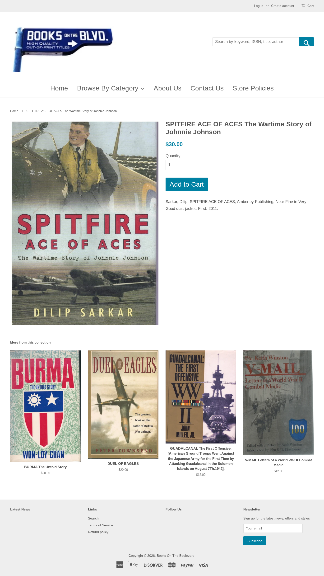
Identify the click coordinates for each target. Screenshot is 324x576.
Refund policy (98, 532)
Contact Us (207, 88)
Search (93, 518)
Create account (282, 6)
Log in (258, 6)
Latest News (20, 509)
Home (59, 88)
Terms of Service (100, 525)
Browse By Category (108, 88)
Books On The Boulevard (175, 555)
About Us (167, 88)
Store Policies (253, 88)
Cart (310, 6)
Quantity (173, 156)
